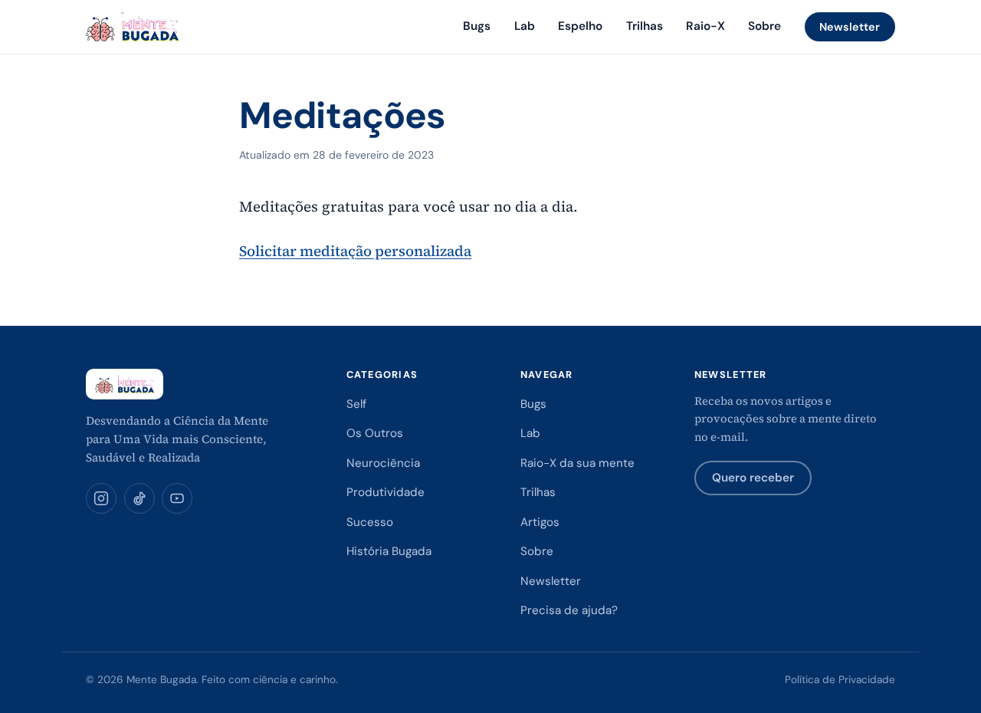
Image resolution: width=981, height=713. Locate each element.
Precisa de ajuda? (569, 610)
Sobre (764, 26)
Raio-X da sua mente (577, 463)
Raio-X (705, 26)
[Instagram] (101, 498)
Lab (524, 26)
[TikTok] (139, 498)
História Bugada (388, 551)
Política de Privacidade (840, 679)
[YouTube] (177, 498)
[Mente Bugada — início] (132, 26)
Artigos (539, 522)
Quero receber (753, 477)
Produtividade (385, 492)
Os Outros (374, 433)
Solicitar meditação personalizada (355, 251)
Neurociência (383, 463)
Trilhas (644, 26)
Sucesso (369, 522)
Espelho (580, 26)
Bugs (476, 26)
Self (356, 404)
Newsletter (849, 27)
